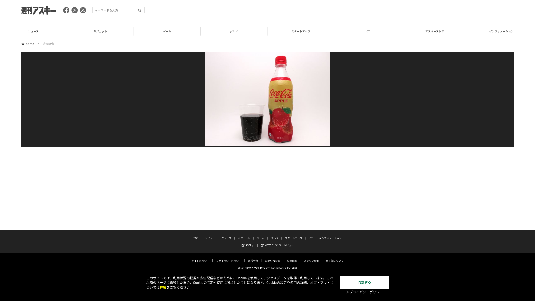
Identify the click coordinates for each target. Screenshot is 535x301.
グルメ (169, 31)
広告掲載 (292, 260)
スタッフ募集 (311, 260)
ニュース (226, 238)
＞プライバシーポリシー (364, 292)
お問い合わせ (272, 260)
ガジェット (35, 31)
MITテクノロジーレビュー (279, 245)
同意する (364, 282)
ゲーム (102, 31)
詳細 (163, 288)
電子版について (334, 260)
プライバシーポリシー (228, 260)
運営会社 (253, 260)
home (30, 44)
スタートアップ (235, 31)
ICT (302, 31)
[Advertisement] (438, 11)
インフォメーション (436, 31)
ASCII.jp (250, 245)
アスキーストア (369, 31)
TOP (196, 238)
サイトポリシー (200, 260)
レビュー (210, 238)
